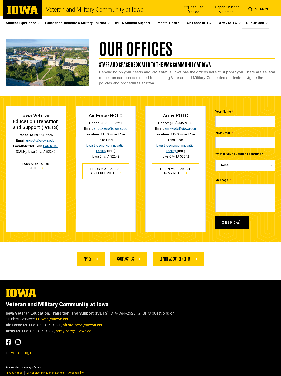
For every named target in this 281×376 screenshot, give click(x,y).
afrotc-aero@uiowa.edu (110, 129)
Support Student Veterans (226, 9)
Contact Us (126, 258)
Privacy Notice (14, 372)
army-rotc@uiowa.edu (180, 129)
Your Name (223, 111)
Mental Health (168, 23)
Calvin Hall (50, 146)
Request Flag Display (193, 9)
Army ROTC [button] (228, 23)
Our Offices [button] (255, 23)
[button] (259, 8)
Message (222, 180)
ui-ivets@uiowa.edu (40, 140)
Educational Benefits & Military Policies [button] (75, 23)
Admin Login (21, 352)
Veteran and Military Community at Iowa (95, 10)
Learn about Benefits (176, 258)
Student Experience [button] (21, 23)
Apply (88, 258)
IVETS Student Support (132, 23)
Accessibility (76, 372)
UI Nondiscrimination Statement (45, 372)
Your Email (223, 133)
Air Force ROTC (199, 23)
